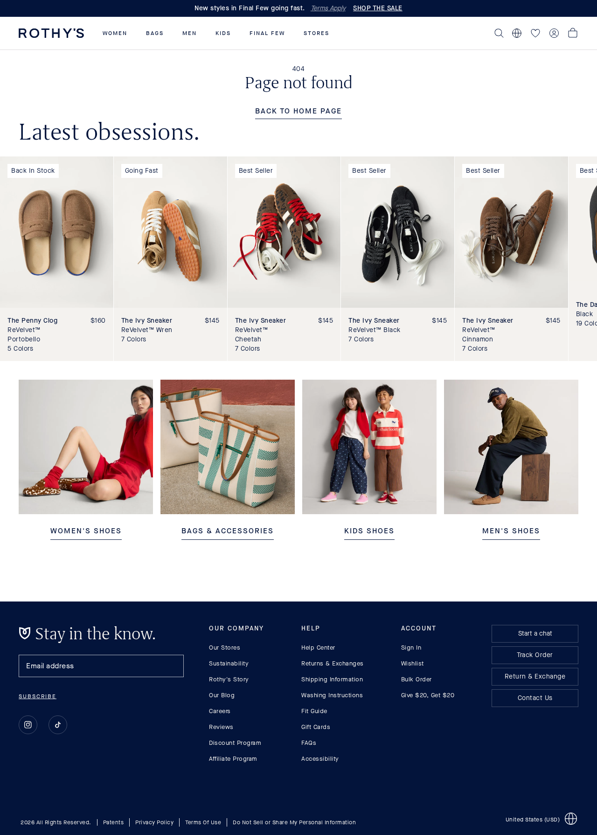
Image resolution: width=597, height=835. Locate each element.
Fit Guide (314, 711)
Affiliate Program (233, 759)
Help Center (318, 647)
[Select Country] (516, 33)
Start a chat (535, 633)
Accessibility (320, 759)
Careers (220, 711)
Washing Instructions (332, 695)
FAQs (308, 743)
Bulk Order (416, 679)
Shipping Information (332, 679)
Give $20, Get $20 (428, 695)
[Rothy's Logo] (51, 33)
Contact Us (535, 697)
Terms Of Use (203, 822)
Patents (113, 822)
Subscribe (37, 696)
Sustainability (229, 663)
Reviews (221, 727)
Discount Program (235, 743)
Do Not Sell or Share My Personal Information (294, 822)
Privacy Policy (154, 822)
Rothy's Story (229, 679)
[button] (115, 33)
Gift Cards (315, 727)
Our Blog (222, 695)
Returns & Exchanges (332, 663)
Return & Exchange (535, 676)
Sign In (411, 647)
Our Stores (224, 647)
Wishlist (412, 663)
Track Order (535, 655)
